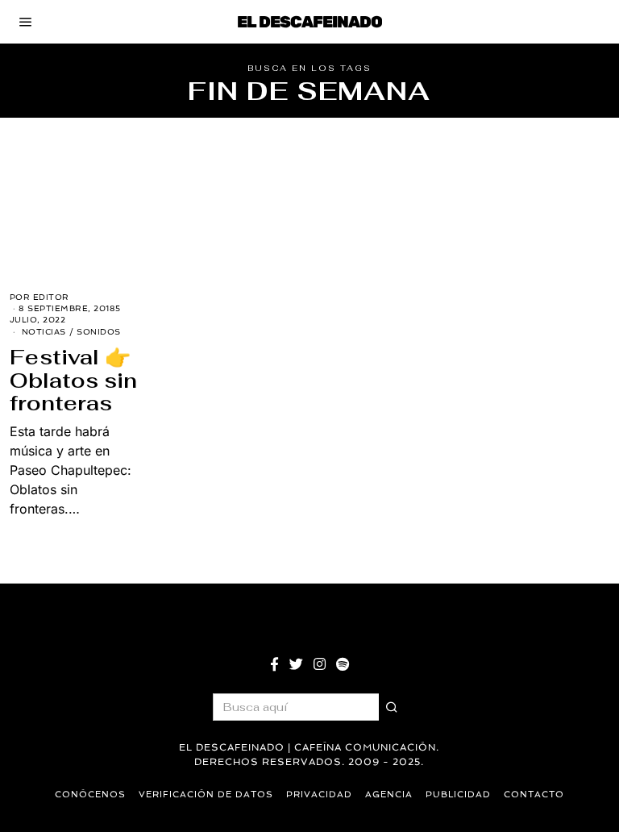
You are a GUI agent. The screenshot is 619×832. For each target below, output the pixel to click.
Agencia (389, 794)
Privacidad (319, 794)
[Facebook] (274, 664)
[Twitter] (296, 664)
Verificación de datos (206, 794)
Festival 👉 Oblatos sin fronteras (73, 380)
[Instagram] (320, 664)
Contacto (534, 794)
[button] (392, 707)
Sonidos (99, 331)
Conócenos (90, 794)
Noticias (44, 331)
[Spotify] (342, 664)
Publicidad (458, 794)
